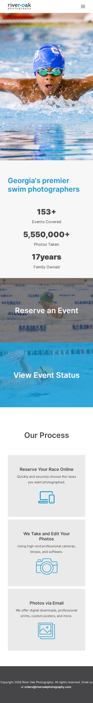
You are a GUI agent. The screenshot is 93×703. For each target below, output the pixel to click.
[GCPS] (46, 310)
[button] (83, 6)
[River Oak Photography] (19, 6)
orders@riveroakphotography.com (47, 687)
